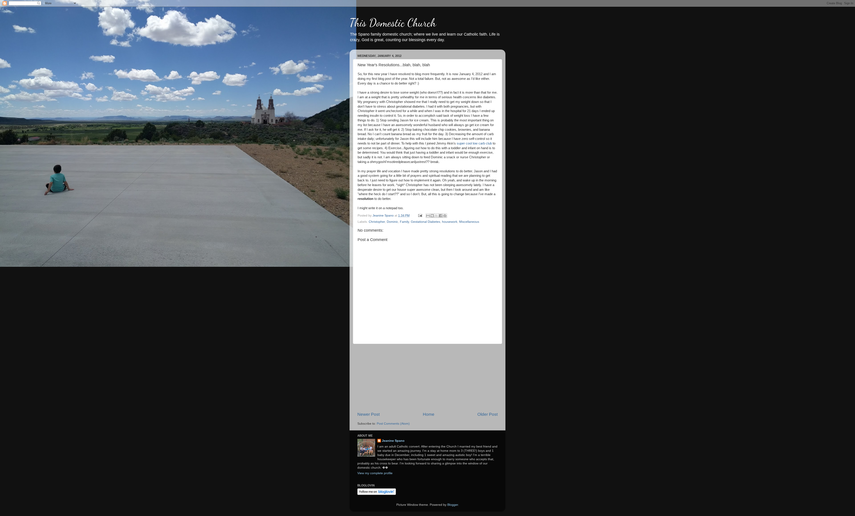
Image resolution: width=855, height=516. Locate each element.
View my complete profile (375, 473)
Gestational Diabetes (425, 221)
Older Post (487, 414)
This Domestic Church (393, 22)
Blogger (452, 504)
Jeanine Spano (393, 440)
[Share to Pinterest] (445, 215)
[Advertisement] (427, 378)
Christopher (377, 221)
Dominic (392, 221)
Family (404, 221)
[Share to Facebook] (440, 215)
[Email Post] (420, 215)
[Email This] (428, 215)
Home (428, 414)
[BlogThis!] (432, 215)
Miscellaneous (469, 221)
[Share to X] (436, 215)
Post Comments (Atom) (393, 423)
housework (449, 221)
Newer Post (368, 414)
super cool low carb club (474, 143)
